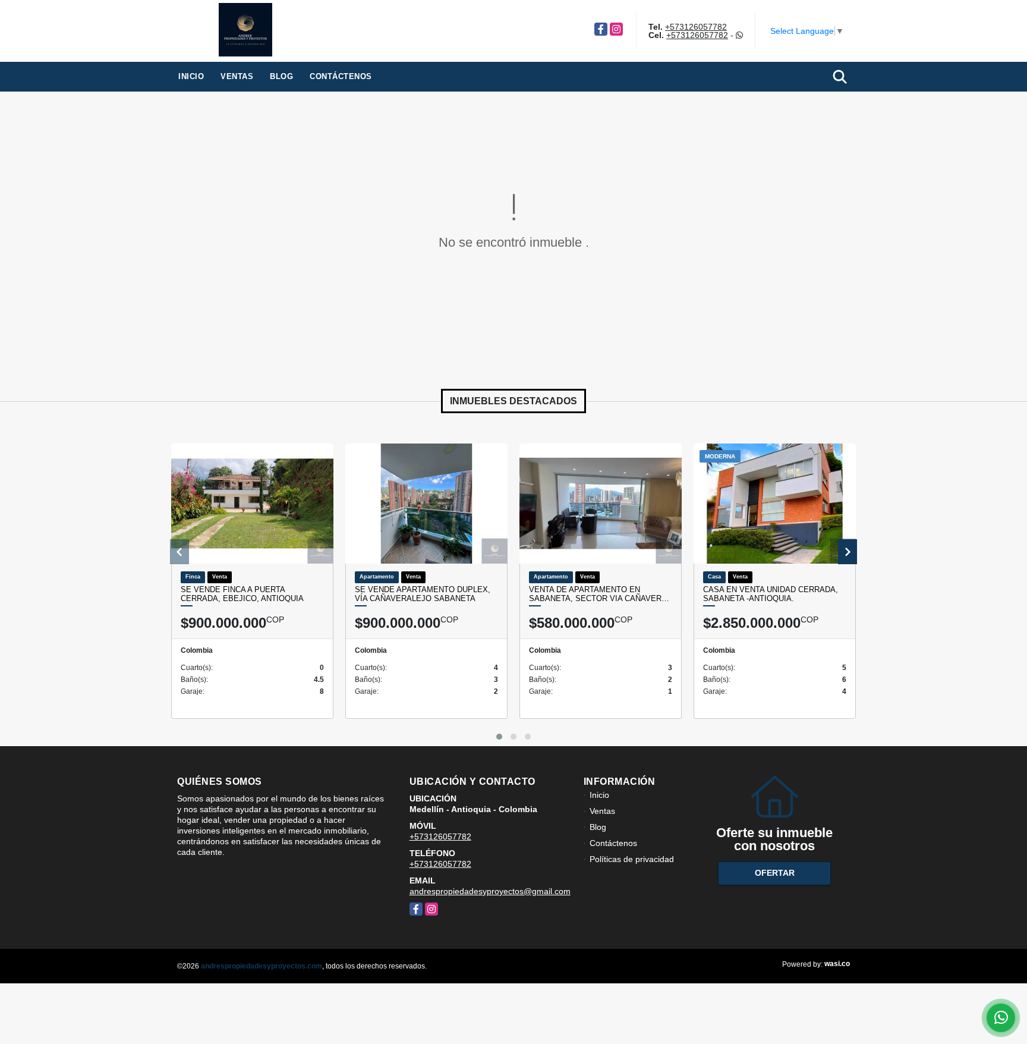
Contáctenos (341, 76)
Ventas (236, 76)
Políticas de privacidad (632, 859)
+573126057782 (696, 27)
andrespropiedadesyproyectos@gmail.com (490, 891)
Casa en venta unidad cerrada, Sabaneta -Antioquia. (770, 594)
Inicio (191, 76)
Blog (281, 76)
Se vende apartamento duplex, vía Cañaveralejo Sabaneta (422, 594)
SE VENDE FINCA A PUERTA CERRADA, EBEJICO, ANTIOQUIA (242, 594)
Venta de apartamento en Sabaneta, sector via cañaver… (599, 594)
